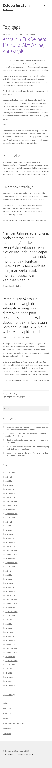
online (28, 396)
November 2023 (11, 603)
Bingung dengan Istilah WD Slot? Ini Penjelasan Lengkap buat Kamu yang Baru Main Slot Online (26, 428)
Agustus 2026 (10, 473)
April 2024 (9, 583)
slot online (7, 713)
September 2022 (11, 661)
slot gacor (7, 728)
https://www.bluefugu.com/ (13, 723)
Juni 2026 (8, 481)
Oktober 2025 (10, 509)
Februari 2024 (10, 591)
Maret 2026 (9, 489)
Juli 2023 (8, 620)
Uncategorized (15, 394)
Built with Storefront (24, 754)
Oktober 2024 (10, 559)
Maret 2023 (9, 636)
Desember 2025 (11, 501)
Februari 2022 (10, 685)
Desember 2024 (11, 550)
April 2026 (9, 485)
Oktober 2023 (10, 608)
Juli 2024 (8, 571)
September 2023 (11, 612)
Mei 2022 (8, 673)
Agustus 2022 (10, 665)
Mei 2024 (8, 579)
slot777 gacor (8, 708)
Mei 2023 (8, 628)
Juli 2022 (8, 669)
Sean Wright (30, 34)
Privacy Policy (8, 754)
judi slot (6, 703)
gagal (22, 396)
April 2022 (9, 677)
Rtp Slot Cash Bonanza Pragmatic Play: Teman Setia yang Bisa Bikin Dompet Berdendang (27, 447)
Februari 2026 (10, 493)
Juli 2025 (8, 522)
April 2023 (9, 632)
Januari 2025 (10, 546)
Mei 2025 (8, 530)
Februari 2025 (10, 542)
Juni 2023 (8, 624)
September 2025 (11, 514)
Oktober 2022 (10, 657)
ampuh (9, 396)
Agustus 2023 (10, 616)
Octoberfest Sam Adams (16, 8)
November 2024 (11, 554)
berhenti (16, 396)
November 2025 (11, 505)
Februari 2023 (10, 640)
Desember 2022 (11, 648)
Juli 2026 (8, 477)
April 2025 (9, 534)
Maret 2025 (9, 538)
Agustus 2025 (10, 518)
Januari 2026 (10, 497)
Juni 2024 (8, 575)
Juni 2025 (8, 526)
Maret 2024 (9, 587)
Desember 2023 (11, 599)
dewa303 (6, 718)
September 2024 (11, 563)
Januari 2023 (10, 644)
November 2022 (11, 652)
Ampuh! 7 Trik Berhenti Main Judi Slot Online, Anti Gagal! (25, 45)
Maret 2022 (9, 681)
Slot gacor (7, 734)
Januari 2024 (10, 595)
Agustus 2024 (10, 567)
